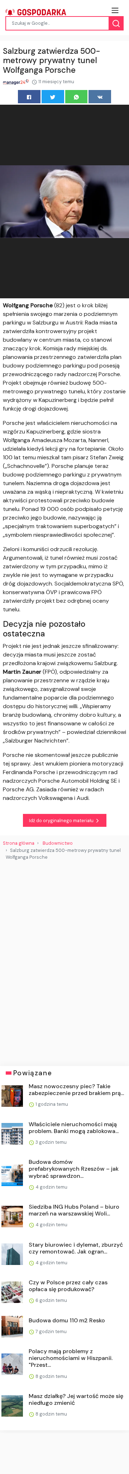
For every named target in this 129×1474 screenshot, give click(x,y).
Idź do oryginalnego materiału (62, 820)
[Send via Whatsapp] (76, 96)
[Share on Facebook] (29, 96)
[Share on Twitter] (53, 96)
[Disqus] (64, 960)
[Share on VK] (100, 96)
